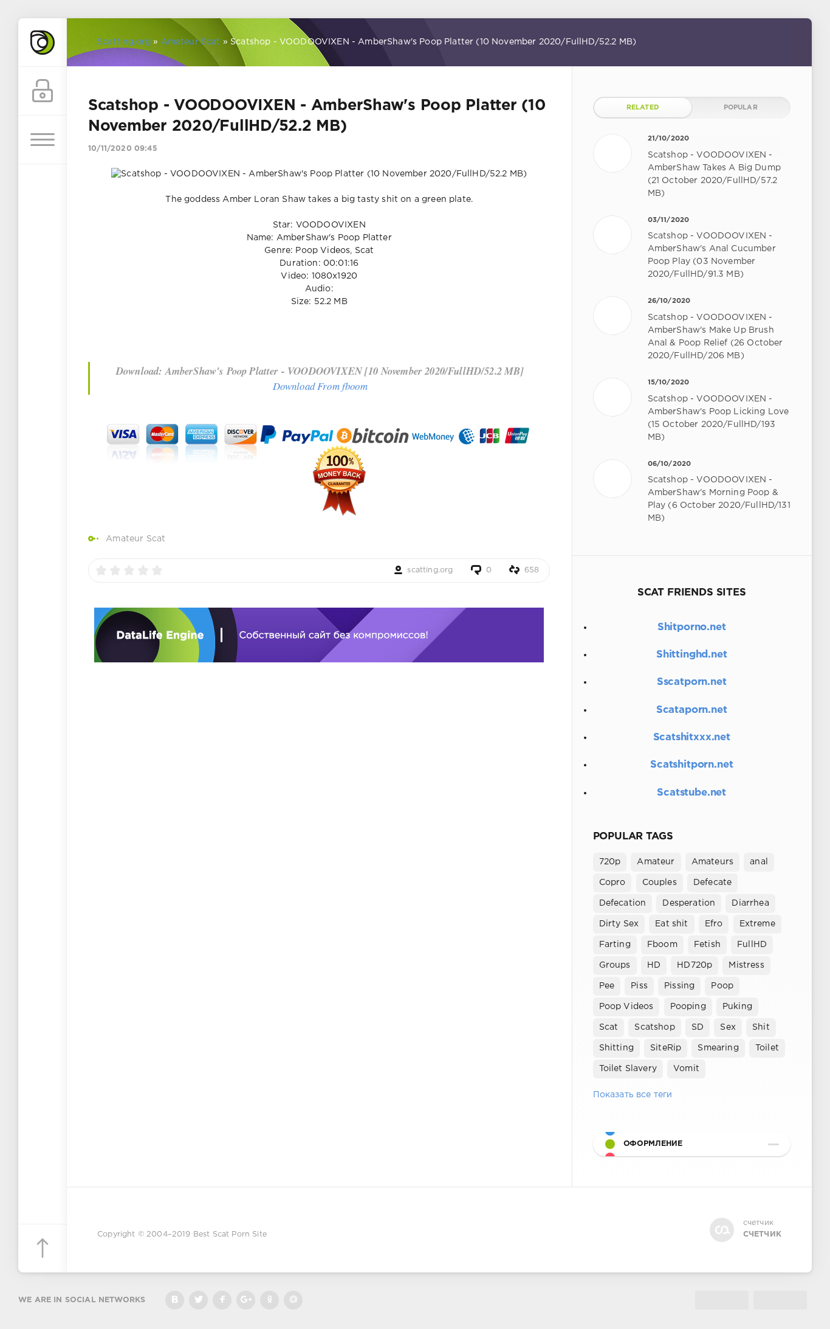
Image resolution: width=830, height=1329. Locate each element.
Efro (714, 924)
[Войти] (42, 91)
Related (642, 108)
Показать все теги (633, 1094)
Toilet (767, 1048)
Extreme (757, 924)
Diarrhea (750, 903)
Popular (741, 108)
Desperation (688, 903)
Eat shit (671, 924)
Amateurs (712, 862)
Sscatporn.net (692, 682)
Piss (639, 986)
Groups (615, 965)
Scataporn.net (691, 710)
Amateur (655, 862)
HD (653, 965)
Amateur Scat (135, 539)
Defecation (623, 903)
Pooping (688, 1006)
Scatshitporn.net (691, 764)
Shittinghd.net (691, 654)
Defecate (712, 882)
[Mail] (293, 1300)
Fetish (707, 944)
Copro (612, 882)
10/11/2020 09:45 (122, 148)
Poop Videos (626, 1006)
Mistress (746, 965)
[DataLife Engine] (42, 42)
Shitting (616, 1048)
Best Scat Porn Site (230, 1234)
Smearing (718, 1048)
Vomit (686, 1068)
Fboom (662, 944)
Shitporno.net (691, 627)
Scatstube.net (691, 792)
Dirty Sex (619, 924)
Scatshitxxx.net (691, 737)
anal (759, 862)
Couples (659, 882)
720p (610, 862)
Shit (761, 1027)
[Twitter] (198, 1300)
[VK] (174, 1300)
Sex (728, 1027)
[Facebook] (222, 1300)
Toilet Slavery (628, 1068)
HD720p (694, 965)
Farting (615, 944)
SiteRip (665, 1048)
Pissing (679, 986)
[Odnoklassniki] (269, 1300)
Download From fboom (320, 386)
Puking (737, 1006)
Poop (722, 986)
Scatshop (654, 1027)
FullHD (752, 944)
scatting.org (430, 570)
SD (697, 1027)
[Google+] (245, 1300)
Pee (607, 986)
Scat (609, 1027)
